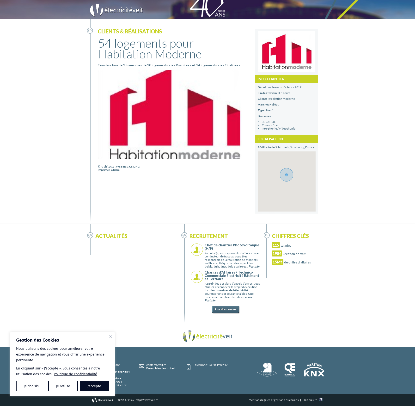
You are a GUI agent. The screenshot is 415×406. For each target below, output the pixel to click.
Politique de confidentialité (75, 374)
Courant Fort (270, 125)
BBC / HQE (269, 122)
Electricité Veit (116, 10)
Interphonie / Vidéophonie (278, 128)
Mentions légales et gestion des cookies (274, 399)
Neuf (269, 110)
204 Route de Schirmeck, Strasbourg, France (286, 147)
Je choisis (31, 386)
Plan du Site (310, 399)
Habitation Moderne (282, 98)
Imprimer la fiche (109, 170)
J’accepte (94, 386)
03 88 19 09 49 (218, 365)
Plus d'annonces (225, 309)
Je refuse (63, 386)
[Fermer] (111, 336)
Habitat (274, 104)
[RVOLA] (321, 400)
